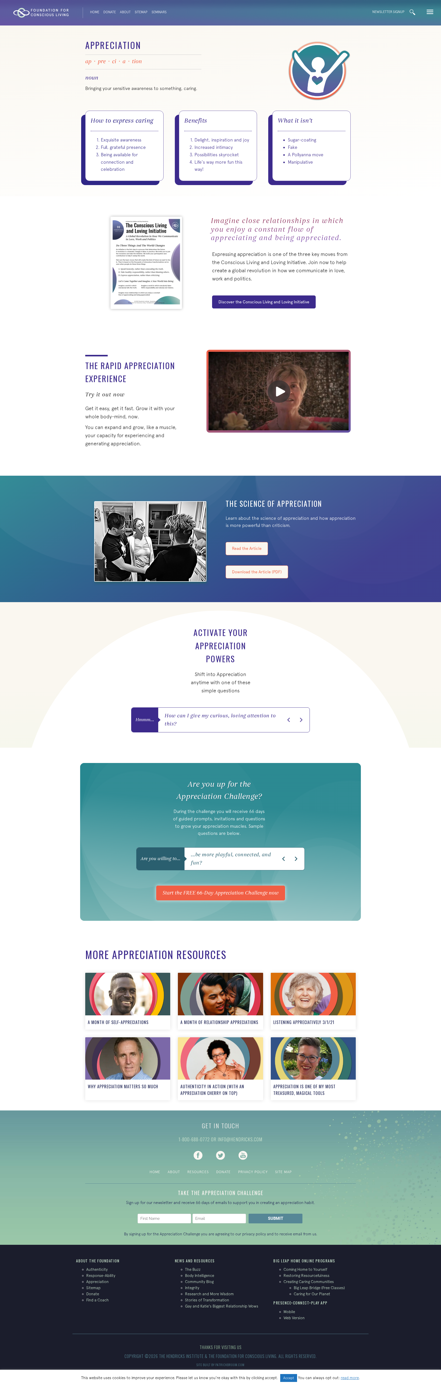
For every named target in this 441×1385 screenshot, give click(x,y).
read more (350, 1378)
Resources (198, 1172)
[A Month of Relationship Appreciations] (220, 1001)
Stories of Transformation (207, 1300)
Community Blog (199, 1281)
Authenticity (97, 1269)
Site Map (283, 1172)
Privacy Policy (253, 1172)
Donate (109, 12)
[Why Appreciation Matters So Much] (127, 1069)
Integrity (192, 1288)
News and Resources (195, 1260)
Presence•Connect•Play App (300, 1302)
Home (94, 12)
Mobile (289, 1312)
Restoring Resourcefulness (306, 1275)
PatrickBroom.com (229, 1365)
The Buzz (193, 1269)
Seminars (159, 12)
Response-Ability (100, 1275)
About (125, 12)
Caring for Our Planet (312, 1294)
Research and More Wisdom (209, 1294)
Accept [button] (288, 1378)
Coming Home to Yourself (305, 1269)
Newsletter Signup (388, 12)
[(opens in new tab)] (198, 1155)
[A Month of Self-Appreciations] (127, 1001)
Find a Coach (97, 1300)
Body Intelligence (199, 1275)
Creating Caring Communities (309, 1281)
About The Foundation (97, 1260)
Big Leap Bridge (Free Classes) (319, 1288)
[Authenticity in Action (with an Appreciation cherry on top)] (220, 1069)
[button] (288, 720)
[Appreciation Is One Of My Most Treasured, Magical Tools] (313, 1069)
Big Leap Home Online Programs (304, 1260)
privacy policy (254, 1234)
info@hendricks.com (240, 1139)
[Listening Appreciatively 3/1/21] (313, 1001)
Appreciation (97, 1281)
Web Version (294, 1318)
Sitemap (141, 12)
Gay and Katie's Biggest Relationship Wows (221, 1306)
